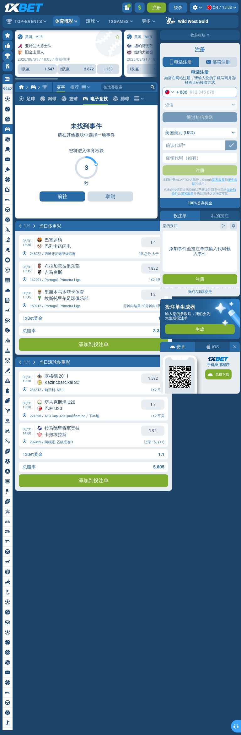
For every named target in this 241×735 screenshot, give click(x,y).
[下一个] (34, 226)
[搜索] (152, 87)
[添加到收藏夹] (117, 37)
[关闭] (235, 347)
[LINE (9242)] (21, 87)
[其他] (86, 87)
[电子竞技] (33, 87)
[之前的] (20, 226)
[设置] (197, 8)
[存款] (140, 8)
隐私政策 (218, 179)
